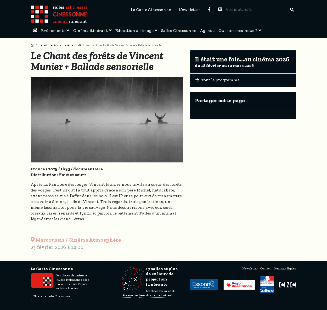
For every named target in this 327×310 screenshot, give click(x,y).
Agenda (207, 30)
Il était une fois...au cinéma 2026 (60, 45)
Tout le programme (219, 80)
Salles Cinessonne (178, 30)
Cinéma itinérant (90, 30)
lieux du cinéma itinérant (155, 295)
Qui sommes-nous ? (238, 30)
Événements (53, 30)
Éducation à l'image (134, 30)
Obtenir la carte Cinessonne (51, 296)
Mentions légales (285, 268)
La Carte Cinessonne (151, 9)
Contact (265, 268)
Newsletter (189, 9)
